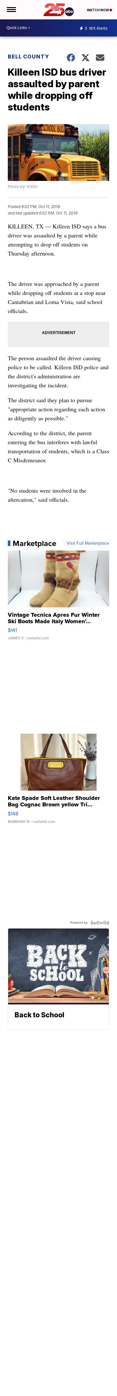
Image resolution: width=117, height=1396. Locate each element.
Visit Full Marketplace (88, 543)
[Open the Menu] (11, 10)
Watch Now (98, 10)
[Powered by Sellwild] (99, 922)
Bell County (28, 56)
